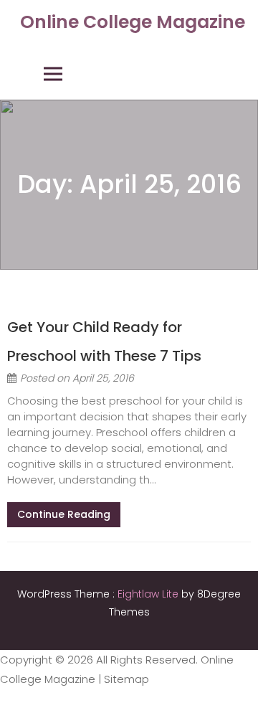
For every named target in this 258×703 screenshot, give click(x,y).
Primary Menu (53, 74)
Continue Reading (63, 514)
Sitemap (126, 679)
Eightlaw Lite (149, 594)
